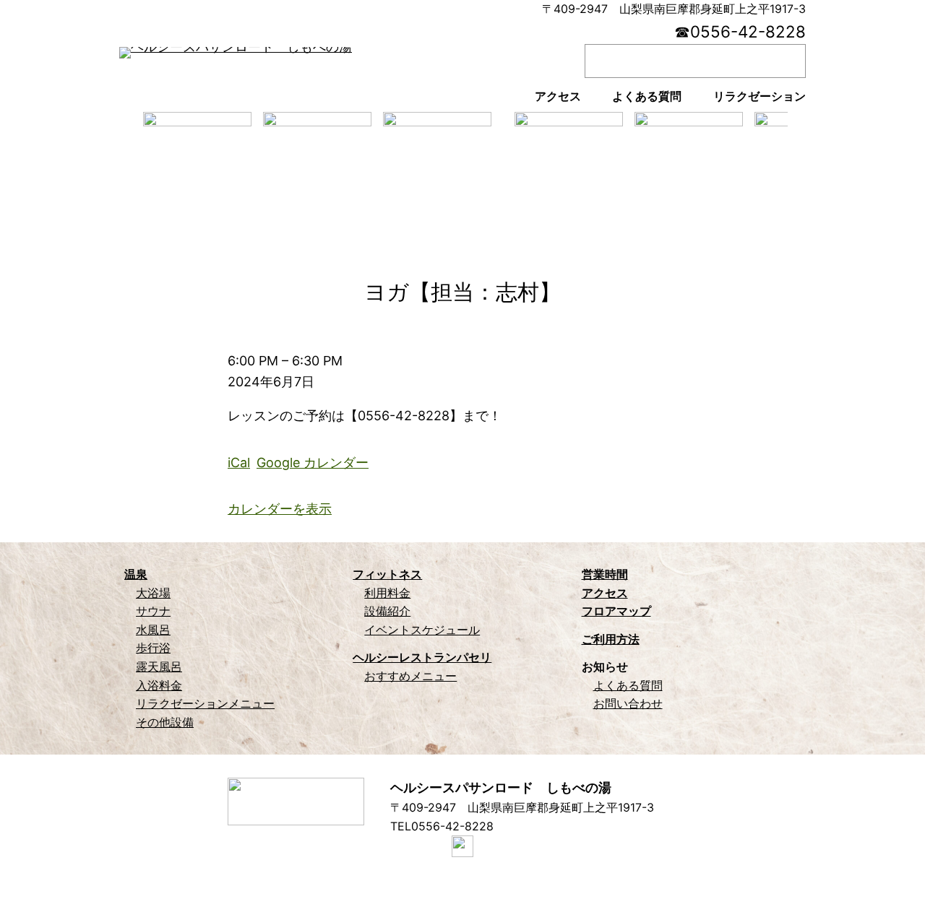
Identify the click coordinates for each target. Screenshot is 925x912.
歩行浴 (153, 647)
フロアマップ (616, 611)
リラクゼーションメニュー (205, 703)
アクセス (605, 593)
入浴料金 (159, 685)
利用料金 (387, 593)
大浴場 (153, 593)
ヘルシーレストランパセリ (422, 657)
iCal (239, 462)
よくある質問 (628, 685)
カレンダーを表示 (280, 508)
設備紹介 (387, 611)
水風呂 (153, 629)
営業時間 (605, 574)
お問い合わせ (628, 703)
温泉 (135, 574)
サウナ (153, 611)
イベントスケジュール (422, 629)
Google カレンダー (313, 462)
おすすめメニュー (410, 676)
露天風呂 (159, 666)
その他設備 (165, 722)
